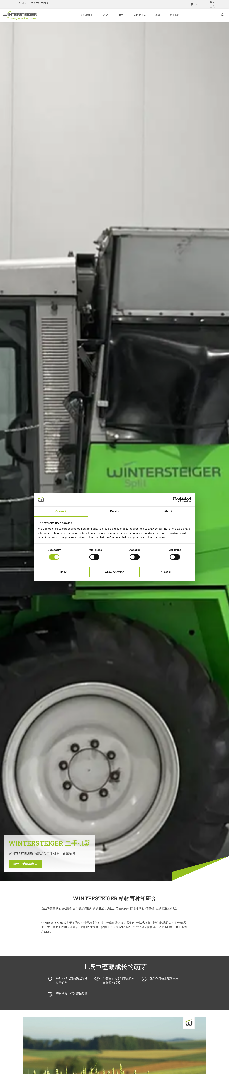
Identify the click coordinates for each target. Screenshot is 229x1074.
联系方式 (212, 4)
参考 (157, 15)
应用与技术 (86, 15)
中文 (197, 4)
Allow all (166, 571)
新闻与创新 (140, 15)
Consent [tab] (60, 511)
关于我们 (175, 15)
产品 (105, 15)
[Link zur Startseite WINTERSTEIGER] (20, 15)
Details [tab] (114, 511)
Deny (63, 571)
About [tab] (168, 511)
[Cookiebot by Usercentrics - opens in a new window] (175, 499)
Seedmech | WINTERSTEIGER (33, 3)
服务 (120, 15)
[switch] (94, 557)
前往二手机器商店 (25, 864)
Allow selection (114, 571)
